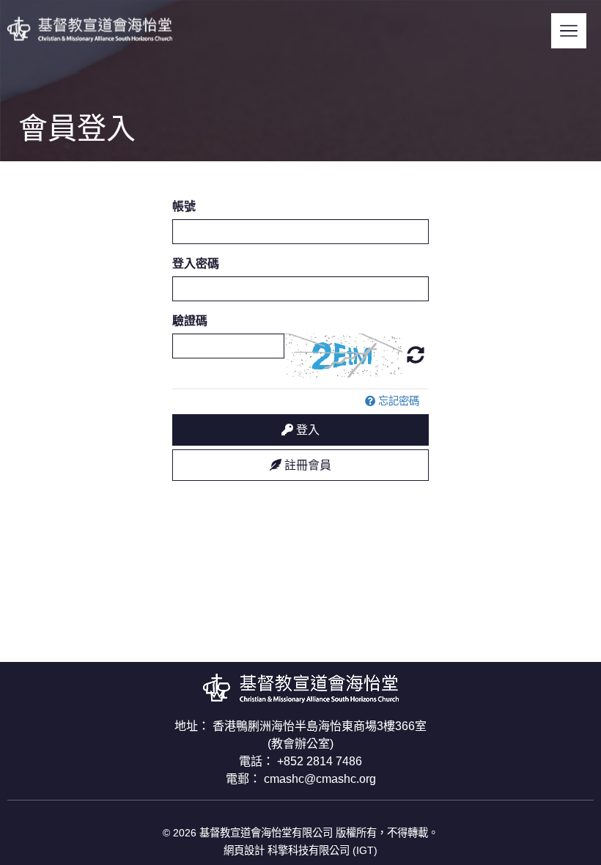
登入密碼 (195, 263)
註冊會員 (306, 465)
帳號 (184, 206)
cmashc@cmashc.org (320, 779)
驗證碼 (189, 320)
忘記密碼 (397, 401)
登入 (306, 430)
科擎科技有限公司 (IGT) (322, 850)
